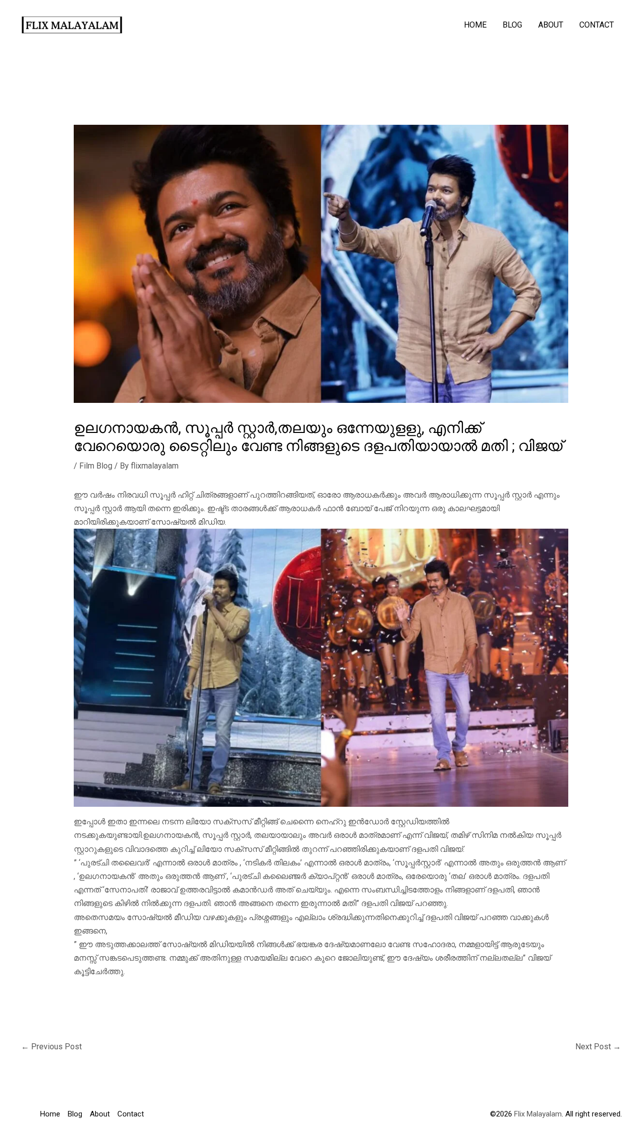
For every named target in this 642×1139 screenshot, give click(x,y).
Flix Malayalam (537, 1113)
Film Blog (95, 466)
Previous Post (51, 1046)
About (550, 25)
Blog (512, 25)
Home (475, 25)
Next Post (598, 1046)
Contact (596, 25)
